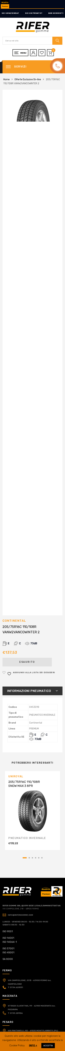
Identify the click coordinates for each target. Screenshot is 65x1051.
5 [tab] (38, 857)
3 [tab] (32, 857)
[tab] (32, 691)
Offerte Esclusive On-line (27, 79)
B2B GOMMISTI (55, 13)
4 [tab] (35, 857)
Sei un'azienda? (10, 13)
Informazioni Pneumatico (29, 691)
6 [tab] (41, 857)
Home (6, 79)
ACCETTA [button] (48, 1045)
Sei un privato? (33, 13)
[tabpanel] (32, 810)
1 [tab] (25, 857)
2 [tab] (29, 857)
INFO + (33, 1045)
